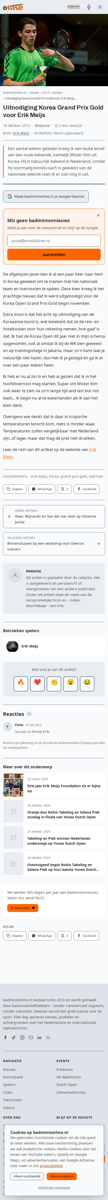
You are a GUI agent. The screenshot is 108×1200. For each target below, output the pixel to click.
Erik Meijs (21, 133)
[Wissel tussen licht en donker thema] (100, 7)
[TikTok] (14, 1037)
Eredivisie (65, 1069)
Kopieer (17, 489)
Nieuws (9, 1069)
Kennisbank (13, 1077)
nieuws (34, 92)
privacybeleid (51, 1165)
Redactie (42, 125)
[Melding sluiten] (98, 215)
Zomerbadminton (71, 1092)
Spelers (9, 1084)
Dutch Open (67, 1084)
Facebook (89, 489)
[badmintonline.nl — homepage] (13, 7)
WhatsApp (45, 489)
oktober (57, 92)
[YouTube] (31, 1037)
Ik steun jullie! (20, 908)
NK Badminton (69, 1077)
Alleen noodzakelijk (27, 1176)
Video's (9, 1107)
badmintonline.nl (14, 92)
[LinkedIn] (39, 1037)
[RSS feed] (48, 1037)
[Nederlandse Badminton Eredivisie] (73, 7)
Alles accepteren (62, 1176)
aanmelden (54, 254)
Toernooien (12, 1099)
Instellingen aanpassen (54, 1187)
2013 (45, 92)
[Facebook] (5, 1037)
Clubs (8, 1092)
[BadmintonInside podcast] (89, 7)
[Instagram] (22, 1037)
